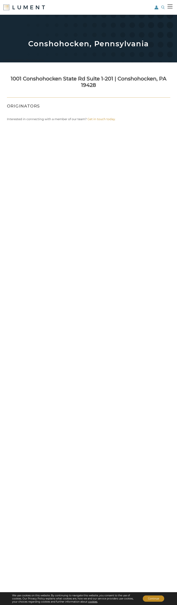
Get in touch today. (101, 119)
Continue (153, 598)
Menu (170, 6)
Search (163, 7)
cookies (92, 601)
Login (156, 7)
